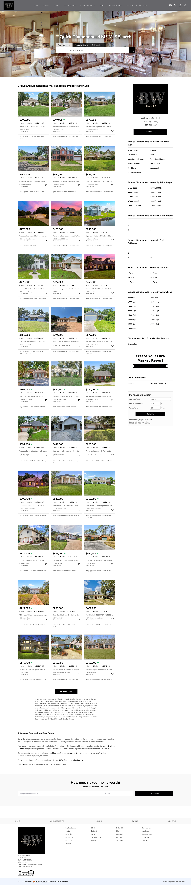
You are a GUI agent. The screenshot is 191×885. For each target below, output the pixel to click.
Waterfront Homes (157, 159)
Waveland (145, 840)
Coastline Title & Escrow (136, 5)
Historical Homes (134, 163)
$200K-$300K (155, 188)
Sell (98, 45)
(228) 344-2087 (150, 125)
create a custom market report (78, 753)
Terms (59, 882)
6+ (151, 230)
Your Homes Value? (87, 5)
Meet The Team (69, 5)
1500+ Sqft (132, 306)
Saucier (93, 840)
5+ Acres (131, 282)
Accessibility (52, 882)
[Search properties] (132, 50)
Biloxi (93, 828)
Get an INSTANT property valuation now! (68, 760)
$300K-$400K (133, 192)
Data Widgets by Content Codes (174, 882)
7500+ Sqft (132, 328)
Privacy (65, 882)
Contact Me (149, 132)
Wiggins (68, 843)
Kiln (117, 831)
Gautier (68, 831)
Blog (102, 5)
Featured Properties (158, 383)
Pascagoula (69, 837)
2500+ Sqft (132, 315)
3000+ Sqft (132, 319)
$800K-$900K (155, 201)
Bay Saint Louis (70, 828)
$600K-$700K (155, 197)
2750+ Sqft (154, 315)
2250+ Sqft (154, 311)
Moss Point (120, 834)
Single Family (133, 150)
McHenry (94, 834)
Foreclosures (155, 163)
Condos (153, 150)
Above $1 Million (156, 205)
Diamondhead (133, 344)
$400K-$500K (155, 192)
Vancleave (119, 840)
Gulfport (94, 831)
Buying (46, 5)
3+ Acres (131, 277)
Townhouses (132, 155)
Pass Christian (96, 837)
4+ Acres (153, 277)
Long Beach (146, 831)
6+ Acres (153, 282)
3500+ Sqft (154, 319)
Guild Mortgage (115, 5)
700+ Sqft (154, 297)
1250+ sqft (154, 302)
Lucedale (68, 834)
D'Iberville (119, 828)
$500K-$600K (133, 197)
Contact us (22, 764)
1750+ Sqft (154, 306)
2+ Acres (153, 273)
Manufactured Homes (136, 159)
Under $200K (133, 188)
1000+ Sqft (132, 302)
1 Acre (130, 273)
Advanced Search (57, 821)
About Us (131, 383)
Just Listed (154, 168)
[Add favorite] (46, 131)
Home (36, 5)
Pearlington (120, 837)
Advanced (81, 45)
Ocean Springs (147, 834)
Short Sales (132, 168)
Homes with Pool (134, 172)
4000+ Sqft (132, 324)
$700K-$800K (133, 201)
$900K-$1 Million (134, 205)
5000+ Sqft (154, 324)
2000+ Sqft (132, 311)
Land (152, 155)
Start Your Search (66, 692)
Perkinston (145, 837)
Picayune (68, 840)
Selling (56, 5)
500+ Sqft (131, 297)
